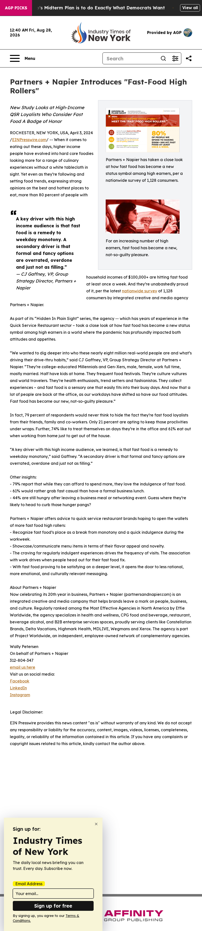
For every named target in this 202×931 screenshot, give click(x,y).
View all (190, 7)
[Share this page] (188, 58)
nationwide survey (139, 290)
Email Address (28, 883)
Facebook (19, 681)
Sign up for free (53, 906)
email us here (22, 667)
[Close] (96, 824)
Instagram (20, 694)
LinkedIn (18, 687)
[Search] (163, 58)
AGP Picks (16, 7)
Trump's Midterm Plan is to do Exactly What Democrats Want (95, 8)
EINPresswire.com (29, 139)
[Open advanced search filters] (175, 58)
